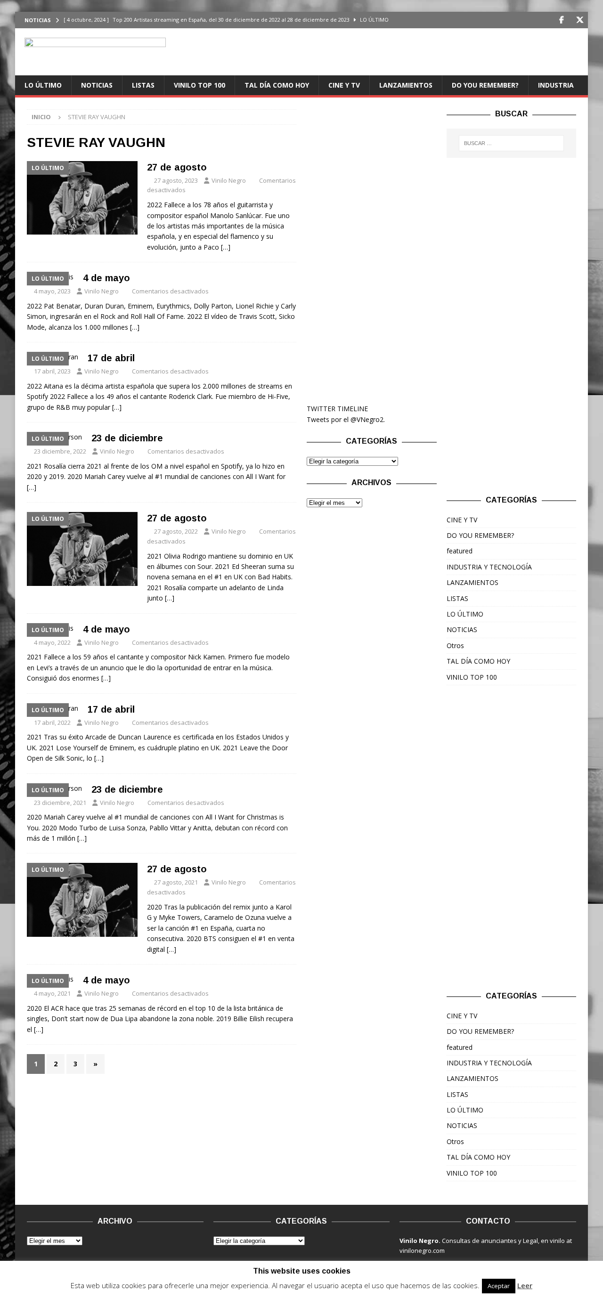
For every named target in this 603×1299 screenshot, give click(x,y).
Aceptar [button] (499, 1286)
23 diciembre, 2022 (60, 451)
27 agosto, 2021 (176, 882)
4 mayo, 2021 (52, 993)
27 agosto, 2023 (176, 180)
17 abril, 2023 (52, 371)
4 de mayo (106, 278)
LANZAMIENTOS (405, 85)
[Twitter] (579, 20)
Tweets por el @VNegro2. (346, 419)
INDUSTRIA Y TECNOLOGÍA (489, 566)
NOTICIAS (97, 85)
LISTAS (143, 85)
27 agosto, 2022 (176, 531)
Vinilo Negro (229, 180)
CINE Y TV (344, 85)
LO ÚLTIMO (43, 85)
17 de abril (111, 358)
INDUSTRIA (556, 85)
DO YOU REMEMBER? (485, 85)
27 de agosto (177, 167)
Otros (455, 645)
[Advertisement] (371, 250)
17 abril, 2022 (52, 722)
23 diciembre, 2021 (60, 802)
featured (460, 550)
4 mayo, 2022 (52, 642)
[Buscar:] (511, 143)
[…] (225, 247)
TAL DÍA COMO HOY (276, 85)
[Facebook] (561, 20)
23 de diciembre (127, 438)
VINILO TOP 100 (199, 85)
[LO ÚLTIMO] (82, 198)
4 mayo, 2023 (52, 291)
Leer (524, 1285)
